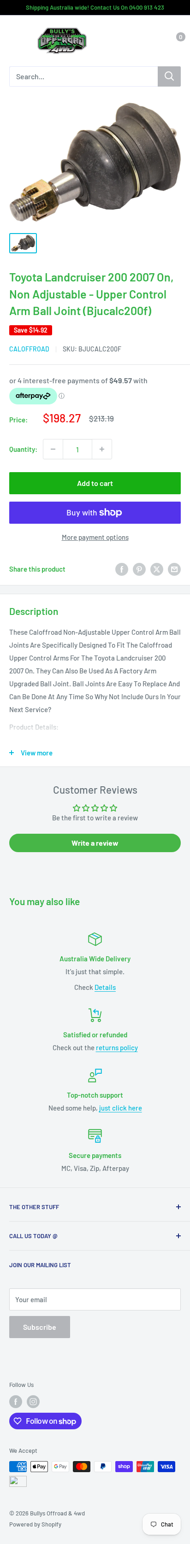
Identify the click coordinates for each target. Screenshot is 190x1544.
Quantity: (23, 449)
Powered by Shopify (35, 1524)
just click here (120, 1108)
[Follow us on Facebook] (15, 1401)
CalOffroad (29, 349)
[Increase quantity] (102, 449)
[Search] (169, 76)
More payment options (95, 537)
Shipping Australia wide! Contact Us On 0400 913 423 (95, 7)
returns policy (117, 1047)
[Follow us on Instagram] (33, 1401)
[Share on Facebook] (121, 569)
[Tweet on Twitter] (156, 569)
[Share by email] (174, 569)
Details (105, 987)
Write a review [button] (95, 842)
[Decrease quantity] (53, 449)
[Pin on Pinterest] (139, 569)
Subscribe (39, 1326)
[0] (173, 41)
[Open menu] (13, 41)
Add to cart (95, 483)
